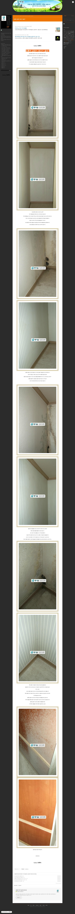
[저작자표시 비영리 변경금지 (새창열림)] (26, 869)
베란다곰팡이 (71, 35)
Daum (38, 906)
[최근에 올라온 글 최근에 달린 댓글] (69, 26)
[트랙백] (16, 885)
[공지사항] (6, 32)
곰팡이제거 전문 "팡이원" (6, 44)
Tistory (44, 906)
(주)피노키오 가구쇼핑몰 (21, 28)
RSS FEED (66, 44)
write (46, 905)
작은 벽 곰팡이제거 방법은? (18, 877)
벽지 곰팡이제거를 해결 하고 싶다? (19, 879)
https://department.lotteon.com (20, 34)
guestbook (40, 905)
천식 (71, 33)
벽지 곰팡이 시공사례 (6, 47)
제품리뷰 (3, 66)
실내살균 (67, 37)
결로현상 (72, 38)
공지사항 (20, 13)
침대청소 (4, 59)
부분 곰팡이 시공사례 (5, 53)
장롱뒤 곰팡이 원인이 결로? (19, 19)
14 (71, 18)
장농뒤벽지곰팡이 (67, 38)
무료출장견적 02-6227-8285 (6, 45)
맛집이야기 (3, 63)
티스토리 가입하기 (68, 42)
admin (43, 905)
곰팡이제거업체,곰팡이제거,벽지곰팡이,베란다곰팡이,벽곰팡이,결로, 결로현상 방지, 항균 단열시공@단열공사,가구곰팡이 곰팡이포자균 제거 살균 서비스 (36, 895)
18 (67, 19)
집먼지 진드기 (4, 58)
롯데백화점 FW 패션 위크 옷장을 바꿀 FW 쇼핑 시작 (27, 36)
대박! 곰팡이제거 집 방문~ (18, 881)
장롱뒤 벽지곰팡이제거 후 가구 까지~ (20, 878)
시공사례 (25, 13)
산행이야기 (3, 65)
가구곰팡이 (66, 33)
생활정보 (3, 67)
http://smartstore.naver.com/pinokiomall (22, 26)
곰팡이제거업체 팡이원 (21, 890)
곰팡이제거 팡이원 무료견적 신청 (5, 36)
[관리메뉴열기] (73, 2)
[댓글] (20, 885)
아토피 (70, 37)
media (34, 905)
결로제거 (67, 35)
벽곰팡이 (69, 33)
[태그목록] (69, 29)
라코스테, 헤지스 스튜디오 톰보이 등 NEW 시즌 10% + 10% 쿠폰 (28, 38)
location (37, 905)
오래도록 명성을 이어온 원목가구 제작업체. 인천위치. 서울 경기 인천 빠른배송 (31, 29)
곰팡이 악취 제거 (5, 54)
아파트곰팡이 (71, 36)
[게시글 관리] (19, 869)
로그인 (29, 13)
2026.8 (65, 15)
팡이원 (31, 906)
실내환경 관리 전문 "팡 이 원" (6, 57)
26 (68, 20)
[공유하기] (17, 869)
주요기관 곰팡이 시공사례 (6, 52)
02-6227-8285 (3, 35)
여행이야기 (3, 64)
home (28, 905)
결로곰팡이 (67, 36)
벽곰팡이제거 (69, 34)
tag (30, 905)
